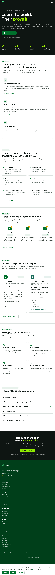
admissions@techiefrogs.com (9, 475)
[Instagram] (36, 557)
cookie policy (35, 569)
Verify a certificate (6, 513)
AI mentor (4, 500)
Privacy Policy (4, 538)
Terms (30, 559)
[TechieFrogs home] (6, 2)
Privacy (26, 559)
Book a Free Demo (28, 450)
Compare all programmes (9, 316)
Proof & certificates (6, 504)
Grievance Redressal (6, 546)
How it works (4, 484)
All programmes (5, 482)
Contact (3, 527)
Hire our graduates (5, 511)
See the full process (8, 247)
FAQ (2, 525)
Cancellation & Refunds (6, 544)
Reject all (13, 572)
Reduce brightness (30, 557)
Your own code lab (5, 498)
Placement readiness (6, 502)
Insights (3, 523)
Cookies (33, 559)
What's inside (4, 494)
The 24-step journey (6, 486)
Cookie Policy (4, 540)
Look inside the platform (9, 200)
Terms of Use (4, 542)
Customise (21, 572)
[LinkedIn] (38, 557)
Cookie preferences (39, 559)
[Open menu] (51, 2)
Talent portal (4, 515)
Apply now (4, 488)
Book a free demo (10, 33)
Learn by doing (5, 496)
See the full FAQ (14, 425)
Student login (4, 531)
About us (3, 521)
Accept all (5, 572)
